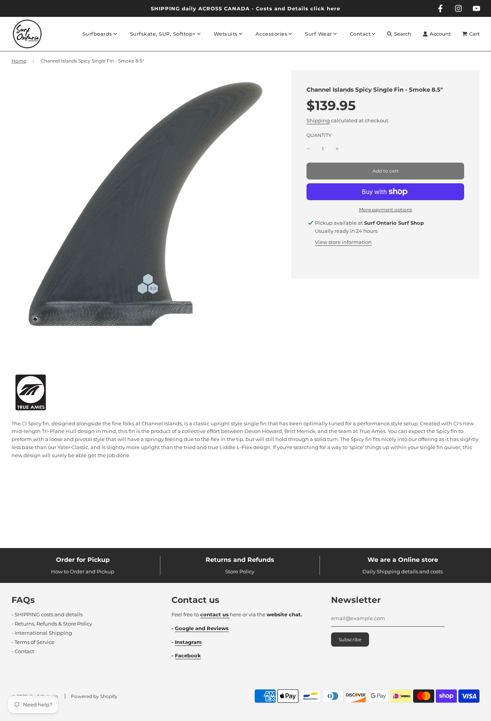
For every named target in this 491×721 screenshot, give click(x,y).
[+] (337, 149)
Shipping (318, 120)
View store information (343, 242)
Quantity (318, 135)
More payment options (385, 209)
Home (19, 61)
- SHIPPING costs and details (47, 614)
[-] (308, 149)
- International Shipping (42, 633)
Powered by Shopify (94, 696)
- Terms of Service (33, 642)
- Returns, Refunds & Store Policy (52, 624)
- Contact (23, 651)
